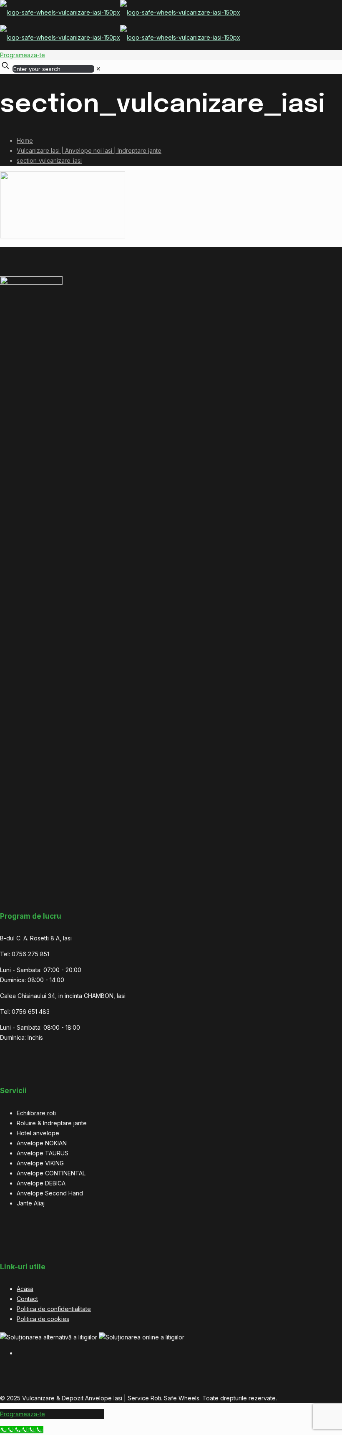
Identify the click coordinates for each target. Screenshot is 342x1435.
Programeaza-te (22, 54)
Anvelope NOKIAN (42, 1143)
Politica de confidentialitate (54, 1308)
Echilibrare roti (36, 1113)
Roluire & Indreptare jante (52, 1123)
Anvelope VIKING (40, 1163)
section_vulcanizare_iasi (49, 160)
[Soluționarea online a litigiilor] (141, 1337)
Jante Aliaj (31, 1203)
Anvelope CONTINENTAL (51, 1173)
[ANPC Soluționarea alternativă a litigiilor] (48, 1337)
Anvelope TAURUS (42, 1153)
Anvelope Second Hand (50, 1193)
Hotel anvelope (38, 1133)
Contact (27, 1298)
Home (25, 140)
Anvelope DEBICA (41, 1183)
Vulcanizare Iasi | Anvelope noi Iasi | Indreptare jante (89, 150)
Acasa (25, 1288)
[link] (98, 68)
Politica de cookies (43, 1318)
